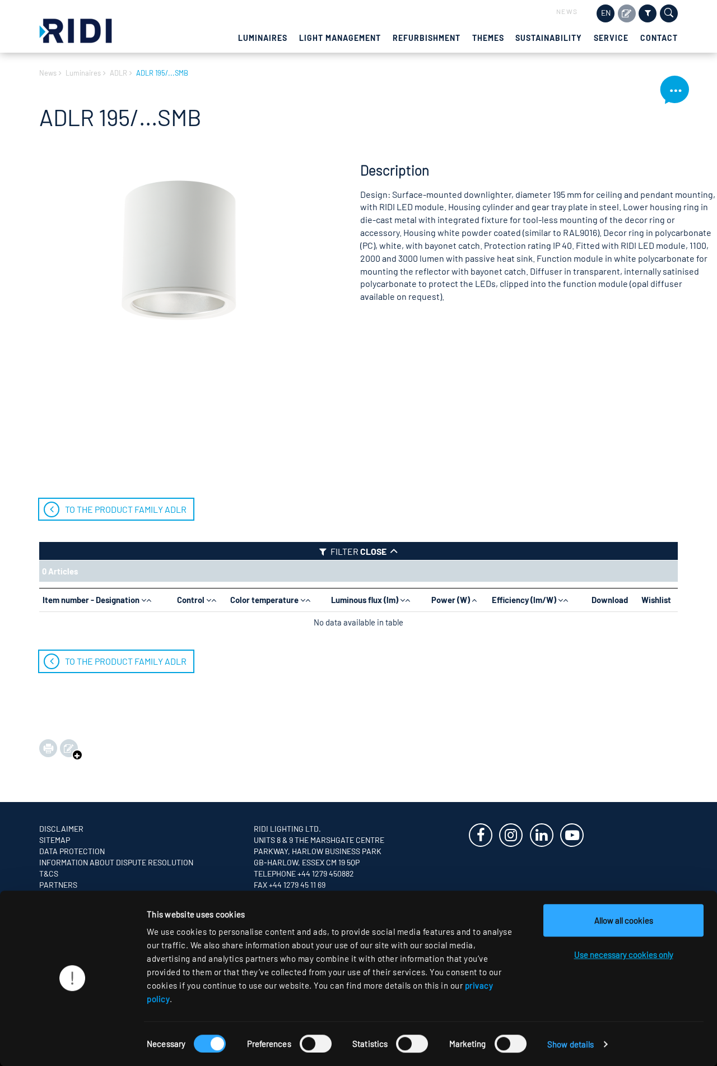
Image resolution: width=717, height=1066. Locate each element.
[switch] (316, 1044)
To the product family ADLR (126, 509)
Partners (58, 884)
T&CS (48, 873)
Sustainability (548, 38)
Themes (488, 38)
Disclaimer (61, 828)
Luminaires (262, 38)
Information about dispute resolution (116, 862)
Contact (659, 38)
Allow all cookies (623, 920)
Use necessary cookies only (623, 954)
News (567, 11)
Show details (570, 1044)
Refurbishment (426, 38)
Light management (340, 38)
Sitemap (54, 840)
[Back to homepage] (75, 29)
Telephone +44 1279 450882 (304, 873)
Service (611, 38)
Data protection (72, 851)
